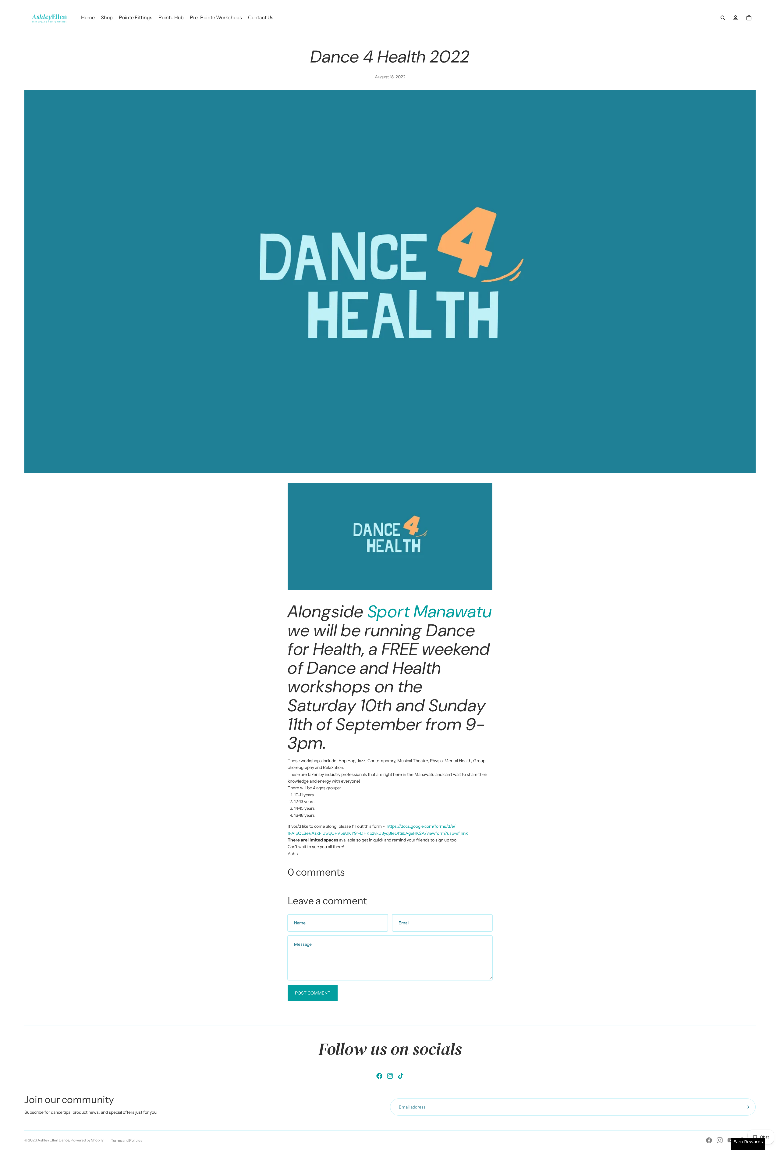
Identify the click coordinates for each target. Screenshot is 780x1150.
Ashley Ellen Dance (53, 1140)
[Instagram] (390, 1076)
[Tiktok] (400, 1076)
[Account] (735, 17)
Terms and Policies (126, 1140)
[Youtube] (730, 1140)
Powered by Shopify (87, 1140)
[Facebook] (379, 1076)
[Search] (722, 17)
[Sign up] (747, 1107)
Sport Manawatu (429, 611)
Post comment (312, 993)
